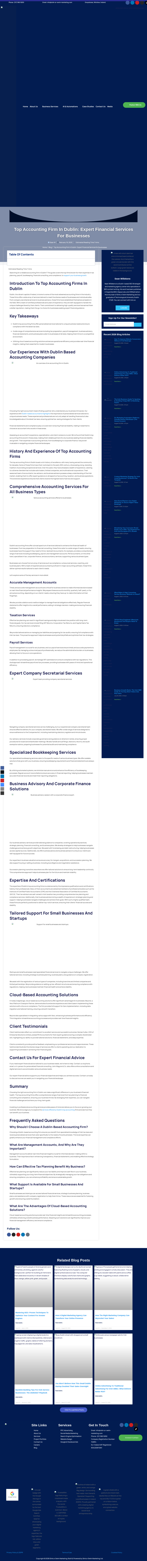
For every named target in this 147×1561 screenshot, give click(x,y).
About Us (34, 106)
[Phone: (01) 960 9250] (6, 2)
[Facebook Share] (2, 768)
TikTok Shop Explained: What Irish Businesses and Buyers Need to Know (126, 621)
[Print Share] (2, 793)
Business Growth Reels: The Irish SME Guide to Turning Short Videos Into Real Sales (128, 691)
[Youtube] (137, 3)
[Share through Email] (2, 789)
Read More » (117, 347)
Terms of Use (67, 1552)
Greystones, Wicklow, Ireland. (95, 2)
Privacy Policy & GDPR (15, 1552)
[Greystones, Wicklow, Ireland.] (82, 2)
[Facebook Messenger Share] (2, 785)
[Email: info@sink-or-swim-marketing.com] (40, 2)
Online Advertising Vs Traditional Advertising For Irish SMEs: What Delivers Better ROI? (126, 373)
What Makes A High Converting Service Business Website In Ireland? (127, 593)
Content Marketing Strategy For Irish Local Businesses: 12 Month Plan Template (127, 478)
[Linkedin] (132, 3)
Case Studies (88, 106)
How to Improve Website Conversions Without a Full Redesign (127, 340)
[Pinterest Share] (2, 780)
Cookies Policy (116, 1552)
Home (25, 106)
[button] (35, 106)
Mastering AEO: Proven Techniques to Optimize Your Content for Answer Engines (31, 1315)
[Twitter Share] (2, 772)
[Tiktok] (28, 1235)
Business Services (50, 106)
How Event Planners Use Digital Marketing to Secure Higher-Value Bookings (126, 502)
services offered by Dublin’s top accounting (58, 1110)
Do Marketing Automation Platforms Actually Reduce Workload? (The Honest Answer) (126, 419)
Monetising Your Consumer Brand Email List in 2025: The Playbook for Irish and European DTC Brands (127, 529)
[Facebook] (128, 3)
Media (109, 106)
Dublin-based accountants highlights (36, 414)
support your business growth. (75, 275)
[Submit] (138, 325)
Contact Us (101, 106)
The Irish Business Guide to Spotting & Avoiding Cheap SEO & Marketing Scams (127, 400)
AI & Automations (70, 106)
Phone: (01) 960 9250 (16, 2)
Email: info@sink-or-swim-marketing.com (57, 2)
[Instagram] (142, 3)
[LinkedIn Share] (2, 776)
